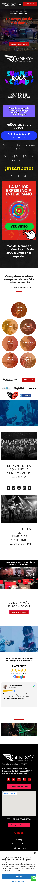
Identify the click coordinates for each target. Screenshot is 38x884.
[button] (35, 853)
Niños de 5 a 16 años (19, 126)
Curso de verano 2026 (19, 96)
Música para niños (19, 848)
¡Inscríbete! (19, 168)
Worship (19, 840)
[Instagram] (19, 488)
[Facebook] (8, 488)
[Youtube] (29, 488)
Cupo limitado (19, 176)
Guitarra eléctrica (19, 844)
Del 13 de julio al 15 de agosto (19, 136)
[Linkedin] (24, 488)
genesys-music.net (19, 263)
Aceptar (19, 876)
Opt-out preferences (18, 881)
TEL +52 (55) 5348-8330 (19, 819)
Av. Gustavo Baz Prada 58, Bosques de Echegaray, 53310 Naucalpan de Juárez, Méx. (17, 771)
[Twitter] (13, 488)
